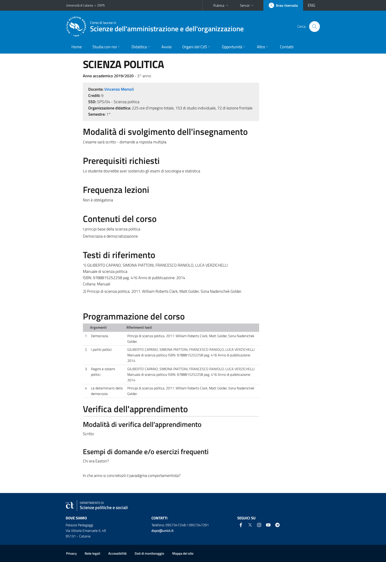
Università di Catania (79, 5)
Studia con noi (104, 47)
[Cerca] (314, 26)
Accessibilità (117, 553)
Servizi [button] (245, 5)
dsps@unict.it (162, 530)
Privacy (71, 553)
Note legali (92, 553)
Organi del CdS (194, 47)
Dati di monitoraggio (149, 553)
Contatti (287, 47)
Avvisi (167, 47)
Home (76, 47)
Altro (261, 47)
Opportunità (232, 47)
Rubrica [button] (218, 5)
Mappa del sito (182, 553)
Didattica (139, 47)
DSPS (101, 5)
